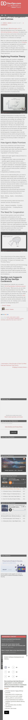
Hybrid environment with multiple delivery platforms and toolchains (13, 697)
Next (6, 712)
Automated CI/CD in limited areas (13, 694)
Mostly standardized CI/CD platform (14, 699)
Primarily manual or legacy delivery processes (14, 691)
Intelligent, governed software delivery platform (15, 702)
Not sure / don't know (10, 708)
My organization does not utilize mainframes (13, 705)
